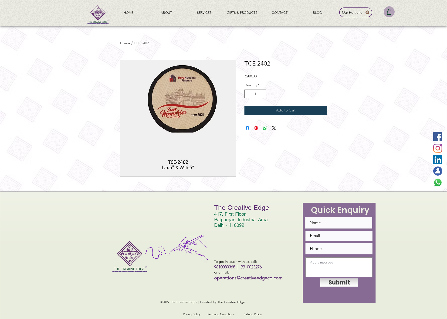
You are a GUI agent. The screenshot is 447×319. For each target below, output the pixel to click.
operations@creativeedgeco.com (248, 278)
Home (125, 43)
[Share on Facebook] (247, 128)
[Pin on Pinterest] (256, 128)
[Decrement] (248, 94)
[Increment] (262, 94)
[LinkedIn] (437, 159)
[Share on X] (274, 128)
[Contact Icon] (437, 171)
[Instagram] (437, 148)
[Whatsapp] (437, 182)
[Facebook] (437, 136)
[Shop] (389, 11)
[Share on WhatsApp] (265, 128)
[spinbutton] (255, 94)
